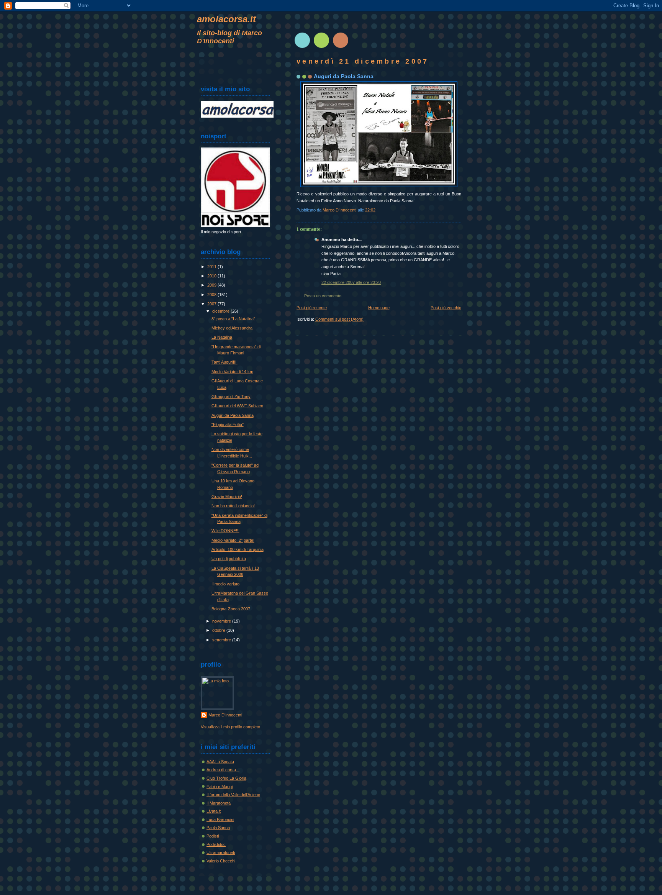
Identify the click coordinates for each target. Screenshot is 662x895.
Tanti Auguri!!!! (224, 362)
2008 (212, 294)
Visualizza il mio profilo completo (230, 727)
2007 (212, 304)
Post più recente (312, 307)
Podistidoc (216, 844)
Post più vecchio (446, 307)
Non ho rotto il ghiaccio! (233, 505)
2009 (212, 285)
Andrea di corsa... (222, 769)
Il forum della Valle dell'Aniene (233, 794)
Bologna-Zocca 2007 (230, 609)
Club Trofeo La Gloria (226, 778)
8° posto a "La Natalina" (233, 318)
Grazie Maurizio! (226, 496)
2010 (212, 276)
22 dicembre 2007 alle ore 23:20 (351, 282)
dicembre (221, 311)
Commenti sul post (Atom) (339, 319)
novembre (222, 621)
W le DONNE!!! (225, 530)
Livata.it (213, 811)
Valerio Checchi (220, 861)
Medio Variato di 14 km (232, 371)
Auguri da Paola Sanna (232, 415)
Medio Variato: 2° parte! (232, 540)
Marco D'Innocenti (225, 715)
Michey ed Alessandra (231, 328)
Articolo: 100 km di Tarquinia (237, 549)
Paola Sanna (218, 827)
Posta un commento (322, 295)
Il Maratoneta (218, 803)
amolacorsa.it (226, 19)
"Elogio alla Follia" (227, 424)
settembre (222, 640)
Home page (379, 307)
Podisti (212, 836)
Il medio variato (225, 584)
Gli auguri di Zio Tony (231, 396)
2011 (212, 266)
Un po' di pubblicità (228, 558)
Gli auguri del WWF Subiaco (237, 405)
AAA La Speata (220, 761)
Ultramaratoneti (220, 852)
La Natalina (221, 337)
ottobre (219, 630)
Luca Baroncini (220, 819)
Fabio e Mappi (219, 786)
